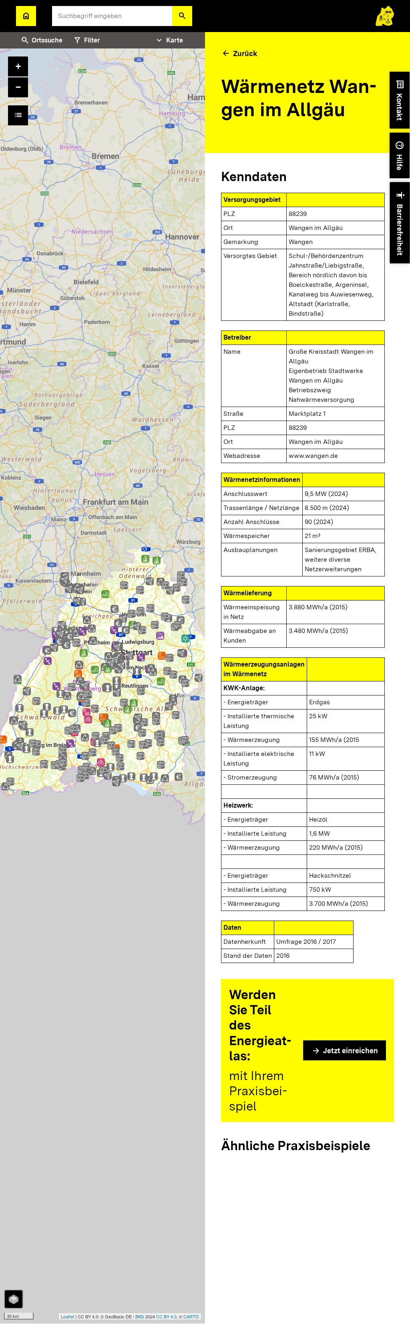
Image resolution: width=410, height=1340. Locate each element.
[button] (182, 16)
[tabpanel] (102, 686)
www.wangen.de (313, 455)
